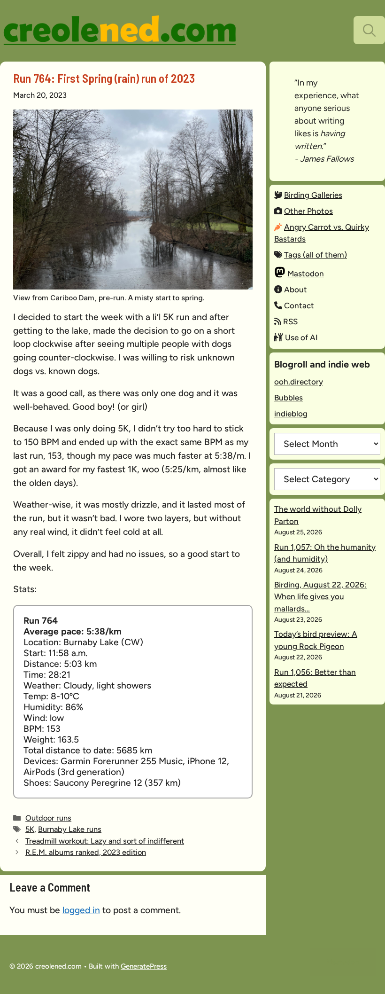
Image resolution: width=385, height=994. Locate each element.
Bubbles (288, 397)
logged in (81, 910)
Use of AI (301, 337)
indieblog (291, 413)
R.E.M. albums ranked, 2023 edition (85, 852)
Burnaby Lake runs (69, 829)
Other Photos (308, 211)
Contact (299, 305)
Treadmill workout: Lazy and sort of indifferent (104, 840)
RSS (290, 321)
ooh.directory (298, 381)
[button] (369, 30)
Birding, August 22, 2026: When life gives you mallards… (320, 596)
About (295, 289)
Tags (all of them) (315, 254)
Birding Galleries (313, 195)
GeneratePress (144, 966)
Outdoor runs (48, 817)
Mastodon (305, 273)
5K (29, 829)
